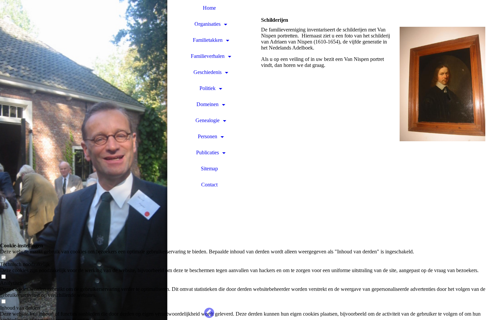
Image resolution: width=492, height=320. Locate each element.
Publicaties (207, 152)
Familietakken (208, 40)
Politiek (207, 88)
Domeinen (207, 104)
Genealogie (207, 120)
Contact (209, 184)
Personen (207, 136)
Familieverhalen (208, 56)
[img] (83, 160)
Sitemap (209, 168)
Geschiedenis (207, 72)
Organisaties (207, 24)
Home (209, 8)
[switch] (3, 258)
